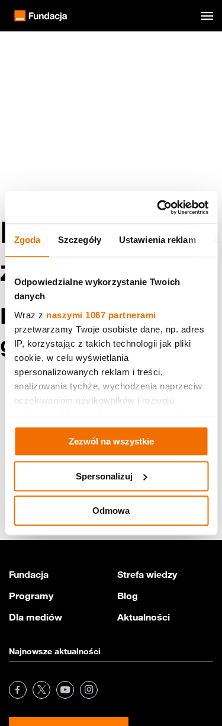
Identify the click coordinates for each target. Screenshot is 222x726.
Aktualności (143, 617)
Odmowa (111, 511)
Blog (127, 596)
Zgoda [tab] (27, 240)
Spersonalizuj (104, 476)
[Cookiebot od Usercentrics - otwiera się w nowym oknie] (158, 207)
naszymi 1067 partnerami (101, 315)
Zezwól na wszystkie (111, 441)
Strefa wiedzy (147, 574)
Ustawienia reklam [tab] (156, 240)
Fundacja (29, 574)
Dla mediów (35, 617)
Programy (31, 596)
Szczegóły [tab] (79, 240)
